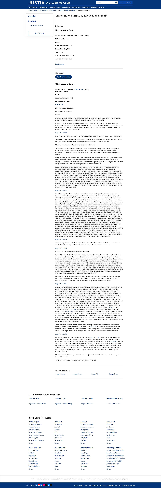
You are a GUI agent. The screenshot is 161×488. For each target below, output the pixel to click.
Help (100, 485)
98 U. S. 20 (112, 307)
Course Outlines (111, 432)
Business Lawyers (34, 427)
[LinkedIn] (36, 485)
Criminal (57, 427)
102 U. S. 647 (72, 309)
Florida (57, 461)
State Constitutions (61, 450)
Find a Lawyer (33, 7)
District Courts (33, 464)
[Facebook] (41, 485)
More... (31, 443)
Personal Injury (59, 440)
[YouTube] (39, 485)
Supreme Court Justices (37, 404)
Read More (59, 64)
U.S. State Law (60, 448)
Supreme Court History (114, 398)
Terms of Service (108, 485)
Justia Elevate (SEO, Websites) (115, 458)
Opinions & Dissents (63, 77)
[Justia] (36, 2)
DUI (56, 432)
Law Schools (66, 7)
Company (95, 485)
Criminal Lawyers (34, 430)
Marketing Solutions (97, 7)
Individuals (58, 422)
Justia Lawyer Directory (113, 453)
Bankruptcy (58, 424)
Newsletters (85, 7)
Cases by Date (34, 398)
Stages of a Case (86, 404)
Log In (122, 2)
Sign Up (129, 2)
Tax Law (83, 440)
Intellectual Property (86, 432)
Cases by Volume (86, 398)
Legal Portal (87, 485)
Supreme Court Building (63, 404)
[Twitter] (51, 485)
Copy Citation (39, 33)
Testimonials (110, 466)
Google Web (95, 374)
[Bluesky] (49, 485)
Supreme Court (33, 458)
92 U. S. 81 (93, 327)
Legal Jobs (83, 450)
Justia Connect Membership (115, 450)
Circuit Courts (33, 461)
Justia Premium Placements (115, 456)
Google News (113, 374)
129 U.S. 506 (78, 89)
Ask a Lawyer (43, 7)
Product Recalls (85, 458)
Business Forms (85, 456)
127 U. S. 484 (113, 341)
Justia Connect (78, 485)
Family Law (58, 438)
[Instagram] (44, 485)
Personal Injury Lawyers (36, 440)
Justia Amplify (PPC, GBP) (114, 461)
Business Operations (87, 427)
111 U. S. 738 (95, 337)
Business (83, 422)
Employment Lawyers (35, 432)
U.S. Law (35, 10)
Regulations (32, 456)
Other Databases (86, 448)
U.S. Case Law (42, 10)
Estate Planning (59, 435)
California (58, 458)
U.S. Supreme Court (53, 10)
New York (58, 464)
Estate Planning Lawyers (36, 435)
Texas (56, 466)
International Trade (86, 435)
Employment (84, 430)
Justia (30, 10)
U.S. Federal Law (35, 448)
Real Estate (83, 438)
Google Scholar (60, 374)
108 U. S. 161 (69, 311)
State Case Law (59, 456)
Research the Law (55, 7)
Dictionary (109, 424)
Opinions (32, 21)
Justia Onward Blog (112, 464)
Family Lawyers (33, 438)
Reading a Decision (113, 404)
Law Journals (110, 435)
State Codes (58, 453)
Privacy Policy (118, 485)
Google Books (78, 374)
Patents (82, 461)
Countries (83, 466)
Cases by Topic (60, 398)
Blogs (108, 438)
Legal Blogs (84, 453)
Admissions (110, 427)
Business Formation (86, 424)
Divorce (57, 430)
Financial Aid (110, 430)
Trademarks (84, 464)
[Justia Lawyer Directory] (53, 485)
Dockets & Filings (34, 466)
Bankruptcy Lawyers (35, 424)
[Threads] (46, 485)
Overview (32, 16)
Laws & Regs (76, 7)
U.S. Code (31, 453)
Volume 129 (74, 10)
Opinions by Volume (64, 10)
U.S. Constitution (34, 450)
